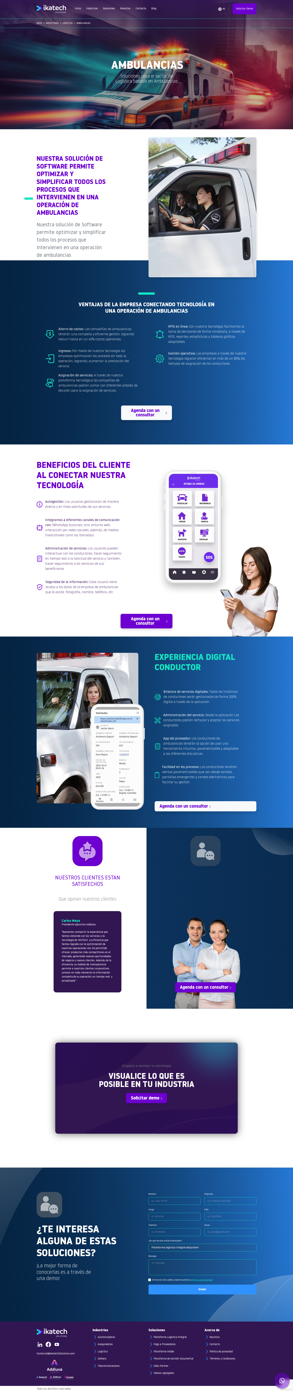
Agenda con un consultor (145, 413)
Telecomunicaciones (109, 1366)
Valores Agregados (164, 1373)
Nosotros (125, 8)
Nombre (152, 1194)
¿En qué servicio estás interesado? (165, 1241)
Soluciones (109, 8)
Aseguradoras (105, 1344)
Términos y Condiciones (222, 1359)
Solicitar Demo (244, 8)
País (206, 1210)
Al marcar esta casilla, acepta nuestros (182, 1280)
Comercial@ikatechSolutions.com (56, 1353)
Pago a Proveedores (165, 1344)
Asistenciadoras (106, 1337)
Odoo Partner (161, 1366)
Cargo (151, 1210)
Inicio (78, 8)
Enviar (202, 1289)
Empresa (208, 1194)
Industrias (92, 8)
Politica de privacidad (221, 1352)
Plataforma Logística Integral (170, 1337)
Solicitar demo (145, 1098)
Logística (67, 23)
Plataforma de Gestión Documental (173, 1359)
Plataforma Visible (164, 1352)
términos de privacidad (201, 1280)
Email (207, 1225)
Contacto (141, 8)
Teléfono (153, 1225)
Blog (153, 8)
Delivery (102, 1359)
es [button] (224, 8)
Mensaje (152, 1256)
